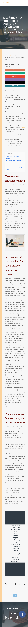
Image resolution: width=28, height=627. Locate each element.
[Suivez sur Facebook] (22, 614)
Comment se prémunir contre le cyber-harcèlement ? (15, 537)
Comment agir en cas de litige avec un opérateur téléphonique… (15, 557)
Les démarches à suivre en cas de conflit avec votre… (15, 527)
